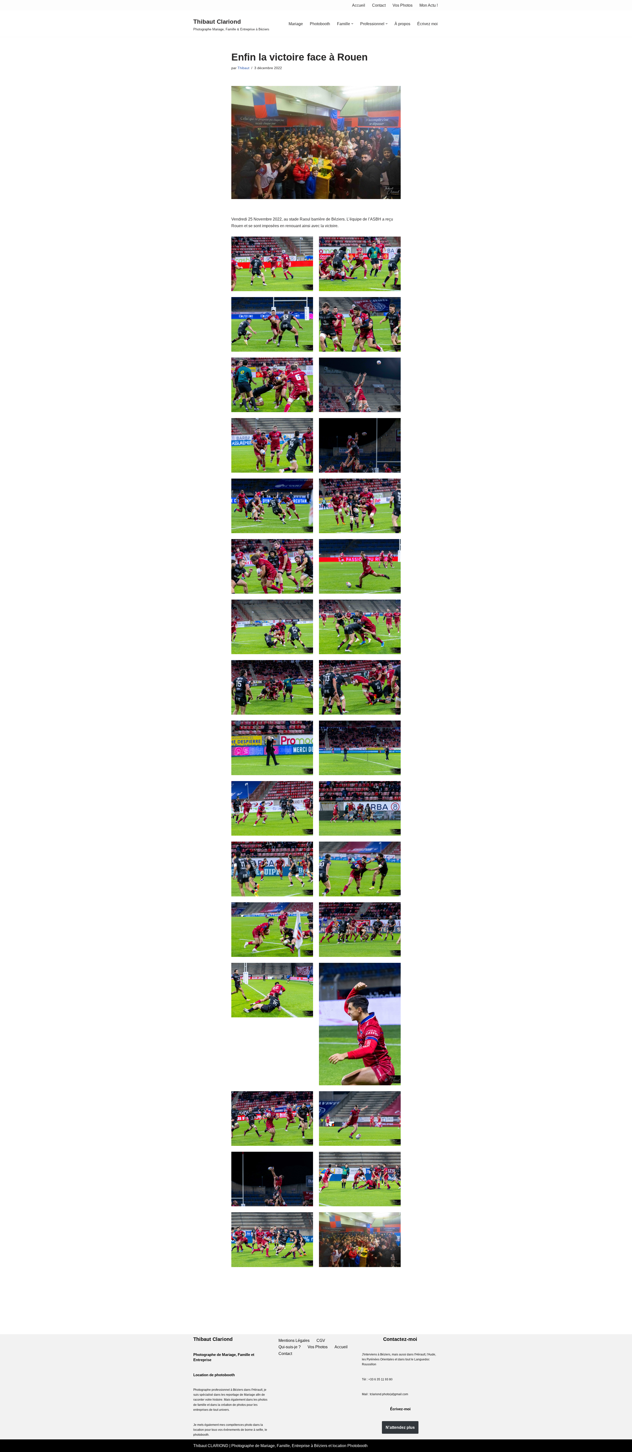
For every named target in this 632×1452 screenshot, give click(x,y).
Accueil (358, 5)
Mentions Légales (294, 1340)
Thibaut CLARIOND (211, 1446)
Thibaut (243, 68)
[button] (352, 24)
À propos (402, 24)
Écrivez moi (427, 24)
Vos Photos (403, 5)
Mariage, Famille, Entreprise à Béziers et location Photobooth (314, 1446)
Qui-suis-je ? (289, 1347)
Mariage (296, 24)
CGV (320, 1340)
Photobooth (320, 24)
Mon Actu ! (428, 5)
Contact (379, 5)
